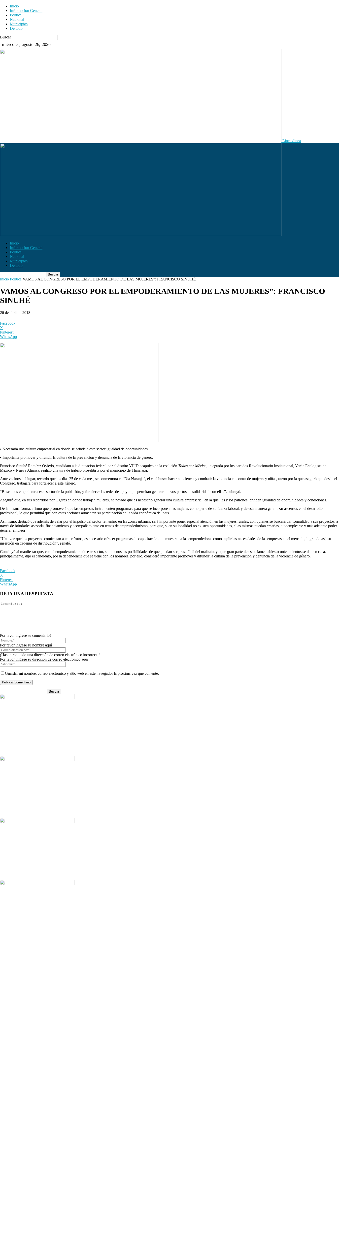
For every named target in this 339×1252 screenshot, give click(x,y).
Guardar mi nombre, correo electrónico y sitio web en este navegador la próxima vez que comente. (82, 673)
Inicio (14, 6)
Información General (26, 10)
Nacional (17, 19)
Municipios (19, 24)
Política (16, 15)
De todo (16, 28)
